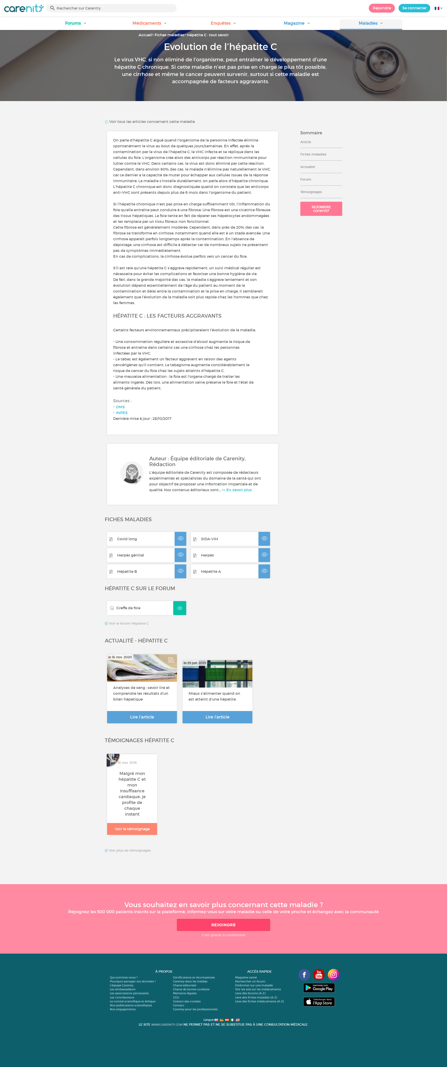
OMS (120, 407)
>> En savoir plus (237, 489)
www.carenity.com (167, 1024)
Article (305, 142)
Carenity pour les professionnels (195, 1009)
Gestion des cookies (187, 1001)
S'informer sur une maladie (254, 985)
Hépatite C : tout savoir (208, 35)
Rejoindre (382, 8)
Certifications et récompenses (194, 977)
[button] (76, 25)
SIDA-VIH (209, 539)
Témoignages (311, 192)
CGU (176, 997)
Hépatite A (211, 571)
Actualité (307, 167)
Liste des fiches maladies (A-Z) (256, 997)
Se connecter (414, 8)
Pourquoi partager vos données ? (133, 981)
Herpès (207, 555)
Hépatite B (127, 571)
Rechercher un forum (250, 981)
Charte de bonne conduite (191, 989)
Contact (178, 1005)
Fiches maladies (169, 35)
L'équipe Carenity (121, 985)
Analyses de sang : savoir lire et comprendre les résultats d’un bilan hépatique (141, 693)
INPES (122, 412)
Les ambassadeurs (122, 989)
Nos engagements (123, 1009)
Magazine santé (246, 977)
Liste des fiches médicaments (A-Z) (259, 1001)
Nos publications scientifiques (131, 1005)
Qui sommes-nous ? (124, 977)
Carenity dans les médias (190, 981)
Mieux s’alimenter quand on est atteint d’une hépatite (214, 696)
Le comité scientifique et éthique (133, 1001)
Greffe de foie (128, 608)
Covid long (127, 539)
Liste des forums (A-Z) (250, 993)
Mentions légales (185, 993)
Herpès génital (130, 555)
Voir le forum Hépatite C (128, 623)
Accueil (145, 35)
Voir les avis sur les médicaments (258, 989)
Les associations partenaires (129, 993)
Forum (305, 179)
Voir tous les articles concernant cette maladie (151, 121)
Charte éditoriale (184, 985)
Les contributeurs (122, 997)
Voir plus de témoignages (129, 850)
